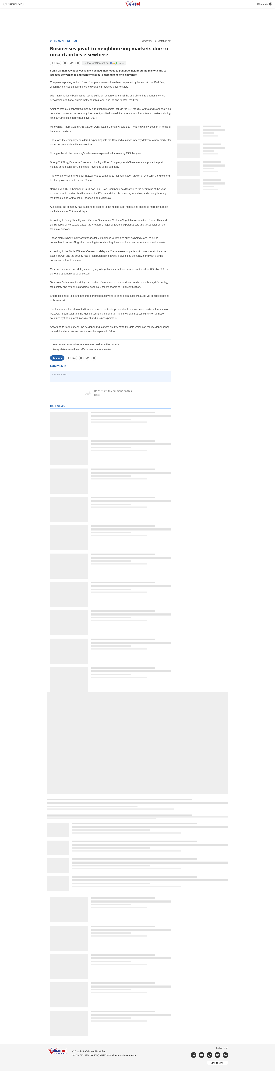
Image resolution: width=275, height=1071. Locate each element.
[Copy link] (71, 63)
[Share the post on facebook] (52, 63)
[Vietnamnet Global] (140, 6)
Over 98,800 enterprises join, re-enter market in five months (86, 344)
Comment (57, 358)
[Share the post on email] (65, 63)
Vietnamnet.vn (15, 3)
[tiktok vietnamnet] (209, 1055)
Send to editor (217, 1062)
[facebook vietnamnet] (193, 1055)
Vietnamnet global (64, 41)
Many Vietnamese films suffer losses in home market (82, 349)
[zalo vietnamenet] (225, 1055)
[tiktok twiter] (217, 1055)
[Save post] (77, 63)
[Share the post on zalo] (58, 63)
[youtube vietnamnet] (201, 1055)
